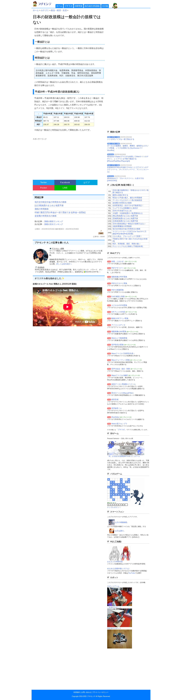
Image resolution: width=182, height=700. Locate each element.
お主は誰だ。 (120, 531)
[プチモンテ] (44, 6)
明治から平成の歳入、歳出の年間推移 (127, 198)
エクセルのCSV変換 (119, 305)
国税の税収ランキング (53, 221)
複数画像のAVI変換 (118, 331)
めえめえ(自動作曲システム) (118, 568)
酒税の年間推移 (42, 209)
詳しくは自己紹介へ (64, 264)
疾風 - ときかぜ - (118, 261)
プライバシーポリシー (100, 692)
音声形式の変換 (117, 345)
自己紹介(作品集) (92, 6)
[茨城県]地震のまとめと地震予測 (125, 218)
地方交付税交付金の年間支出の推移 (50, 202)
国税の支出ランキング (53, 224)
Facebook (65, 182)
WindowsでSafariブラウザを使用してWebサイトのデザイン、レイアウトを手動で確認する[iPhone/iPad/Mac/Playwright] (127, 159)
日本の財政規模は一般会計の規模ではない (129, 224)
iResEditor (115, 417)
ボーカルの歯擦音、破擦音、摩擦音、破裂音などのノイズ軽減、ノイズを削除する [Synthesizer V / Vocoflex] (128, 148)
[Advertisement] (68, 157)
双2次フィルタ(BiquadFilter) (122, 393)
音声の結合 (115, 369)
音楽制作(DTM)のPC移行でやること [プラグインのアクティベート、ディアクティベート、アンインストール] (128, 169)
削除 (128, 369)
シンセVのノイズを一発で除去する (120, 139)
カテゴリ (45, 10)
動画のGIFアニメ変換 (119, 318)
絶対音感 (114, 399)
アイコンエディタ (118, 325)
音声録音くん (116, 408)
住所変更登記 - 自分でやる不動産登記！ (128, 205)
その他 (105, 6)
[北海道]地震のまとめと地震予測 (125, 221)
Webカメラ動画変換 (119, 338)
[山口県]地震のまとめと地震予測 (49, 205)
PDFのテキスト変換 (119, 283)
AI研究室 (78, 6)
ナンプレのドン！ (114, 507)
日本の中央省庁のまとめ (122, 211)
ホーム (59, 6)
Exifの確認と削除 (118, 296)
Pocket (43, 188)
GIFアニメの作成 (118, 312)
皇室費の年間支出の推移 (45, 216)
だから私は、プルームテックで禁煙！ (127, 236)
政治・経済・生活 (59, 10)
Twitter (43, 182)
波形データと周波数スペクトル (123, 384)
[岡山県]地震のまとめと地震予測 (125, 216)
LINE (65, 188)
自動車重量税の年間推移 (122, 226)
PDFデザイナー (117, 268)
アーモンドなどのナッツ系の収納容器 (127, 200)
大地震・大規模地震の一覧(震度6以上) (128, 213)
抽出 (123, 369)
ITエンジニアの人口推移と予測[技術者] (128, 246)
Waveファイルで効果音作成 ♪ (122, 353)
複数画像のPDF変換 (119, 277)
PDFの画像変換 (117, 290)
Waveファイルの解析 (119, 375)
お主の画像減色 (121, 522)
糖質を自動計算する (120, 195)
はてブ (87, 182)
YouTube (131, 573)
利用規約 (77, 692)
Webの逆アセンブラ (119, 424)
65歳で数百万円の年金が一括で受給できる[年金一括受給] (60, 212)
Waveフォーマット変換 (120, 360)
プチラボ (68, 6)
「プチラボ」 (121, 430)
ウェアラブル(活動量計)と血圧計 (125, 208)
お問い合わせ (86, 692)
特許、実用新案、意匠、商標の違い (126, 244)
